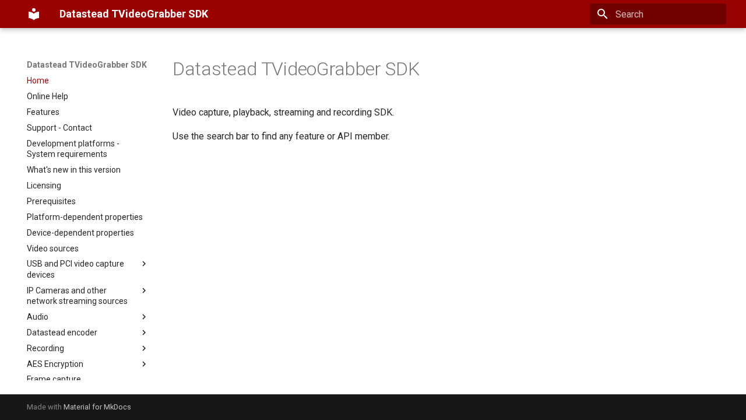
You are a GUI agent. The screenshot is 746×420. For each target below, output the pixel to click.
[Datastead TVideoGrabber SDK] (33, 14)
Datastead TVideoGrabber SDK (87, 64)
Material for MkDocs (97, 406)
